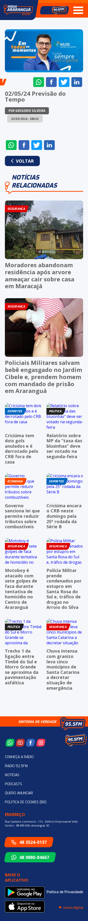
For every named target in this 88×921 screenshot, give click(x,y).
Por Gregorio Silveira (27, 111)
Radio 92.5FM (16, 766)
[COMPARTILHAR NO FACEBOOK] (51, 82)
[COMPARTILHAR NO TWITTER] (64, 82)
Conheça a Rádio (19, 757)
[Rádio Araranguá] (18, 10)
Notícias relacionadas (34, 181)
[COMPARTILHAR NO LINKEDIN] (76, 82)
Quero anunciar (19, 793)
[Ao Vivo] (54, 10)
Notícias (12, 775)
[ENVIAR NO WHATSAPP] (38, 82)
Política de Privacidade (65, 892)
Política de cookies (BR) (25, 802)
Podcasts (13, 784)
